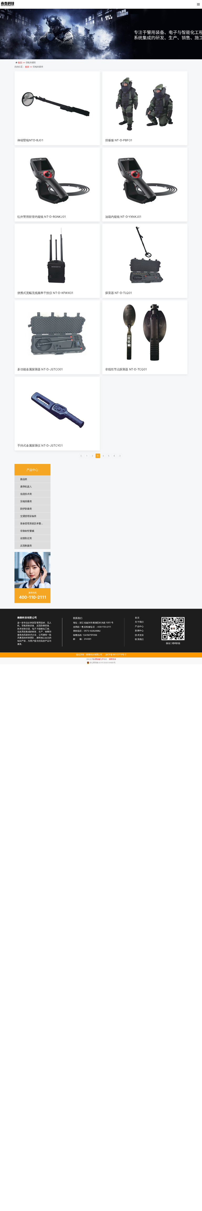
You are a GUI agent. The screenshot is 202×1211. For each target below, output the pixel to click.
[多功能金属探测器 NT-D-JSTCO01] (57, 332)
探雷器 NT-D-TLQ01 (118, 293)
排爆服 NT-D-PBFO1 (118, 140)
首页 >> (22, 62)
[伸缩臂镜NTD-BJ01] (57, 103)
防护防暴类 (26, 508)
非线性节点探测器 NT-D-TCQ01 (126, 369)
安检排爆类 (26, 501)
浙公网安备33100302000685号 (102, 662)
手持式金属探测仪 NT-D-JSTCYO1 (39, 445)
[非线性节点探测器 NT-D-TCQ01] (145, 332)
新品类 (23, 479)
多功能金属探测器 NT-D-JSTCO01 (40, 369)
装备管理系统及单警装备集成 (35, 523)
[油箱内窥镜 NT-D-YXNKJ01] (145, 180)
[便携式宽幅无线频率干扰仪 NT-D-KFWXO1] (57, 256)
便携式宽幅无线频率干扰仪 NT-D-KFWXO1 (45, 293)
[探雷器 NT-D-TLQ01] (145, 256)
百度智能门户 (98, 659)
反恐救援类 (26, 545)
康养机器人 (26, 486)
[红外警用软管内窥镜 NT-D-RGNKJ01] (57, 180)
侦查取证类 (26, 538)
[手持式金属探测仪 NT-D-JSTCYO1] (57, 409)
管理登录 (112, 659)
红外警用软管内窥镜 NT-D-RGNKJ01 (41, 216)
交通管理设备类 (28, 516)
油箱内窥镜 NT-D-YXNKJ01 (123, 216)
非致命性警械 (27, 530)
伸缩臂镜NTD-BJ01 (30, 140)
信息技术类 (26, 493)
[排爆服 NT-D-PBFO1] (145, 103)
